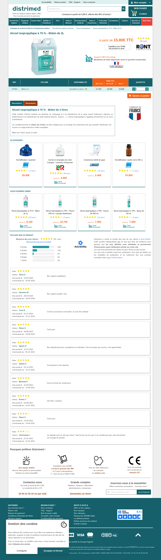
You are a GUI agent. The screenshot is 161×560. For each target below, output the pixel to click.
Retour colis (12, 511)
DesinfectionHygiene (13, 22)
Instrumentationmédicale (80, 22)
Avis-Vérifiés (145, 239)
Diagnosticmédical (25, 22)
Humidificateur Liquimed (25, 160)
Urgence (125, 21)
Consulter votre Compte (50, 516)
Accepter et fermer (53, 550)
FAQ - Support (74, 2)
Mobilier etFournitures (47, 22)
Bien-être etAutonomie (136, 22)
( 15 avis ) (101, 171)
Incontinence (114, 21)
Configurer (22, 550)
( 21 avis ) (101, 217)
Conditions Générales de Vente (20, 516)
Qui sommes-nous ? (16, 508)
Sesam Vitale (36, 21)
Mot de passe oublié (49, 513)
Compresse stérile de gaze (94, 160)
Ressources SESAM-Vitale (84, 516)
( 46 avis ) (67, 173)
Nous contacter (89, 2)
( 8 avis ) (66, 217)
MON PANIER (140, 8)
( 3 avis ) (135, 217)
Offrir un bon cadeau (82, 508)
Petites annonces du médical (85, 521)
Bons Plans (147, 21)
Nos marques (79, 511)
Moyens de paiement (16, 513)
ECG (57, 21)
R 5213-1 (133, 547)
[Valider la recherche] (123, 8)
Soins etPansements (92, 22)
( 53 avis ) (32, 217)
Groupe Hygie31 (86, 542)
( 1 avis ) (32, 171)
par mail (42, 493)
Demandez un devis (80, 493)
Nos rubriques (79, 513)
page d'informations (114, 258)
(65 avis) (143, 41)
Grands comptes (80, 524)
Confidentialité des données (52, 518)
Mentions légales (15, 518)
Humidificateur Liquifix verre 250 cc (129, 160)
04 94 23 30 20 (26, 493)
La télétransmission (81, 518)
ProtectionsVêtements (103, 22)
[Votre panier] (134, 13)
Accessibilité (46, 2)
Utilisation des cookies (21, 544)
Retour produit (60, 2)
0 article (143, 14)
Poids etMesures (69, 22)
